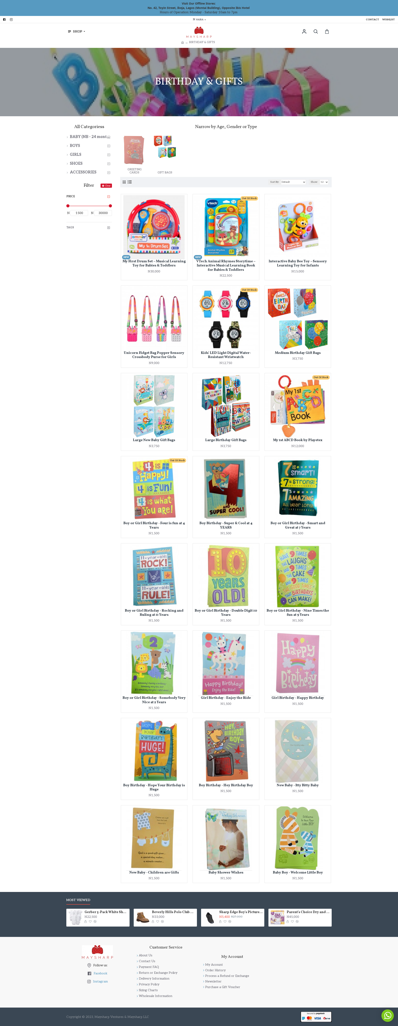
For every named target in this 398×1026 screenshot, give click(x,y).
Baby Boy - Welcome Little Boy (298, 873)
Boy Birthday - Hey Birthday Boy (226, 785)
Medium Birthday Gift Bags (298, 353)
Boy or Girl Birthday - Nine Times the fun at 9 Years (298, 613)
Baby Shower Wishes (226, 873)
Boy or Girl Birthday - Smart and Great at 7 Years (298, 525)
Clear (107, 185)
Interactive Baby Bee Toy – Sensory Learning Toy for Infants (298, 263)
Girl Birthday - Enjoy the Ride (226, 698)
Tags (70, 227)
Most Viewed (78, 900)
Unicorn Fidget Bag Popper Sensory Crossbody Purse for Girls (154, 355)
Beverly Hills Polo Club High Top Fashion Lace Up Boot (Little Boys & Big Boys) (173, 912)
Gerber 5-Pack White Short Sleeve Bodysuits (106, 912)
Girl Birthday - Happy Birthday (298, 698)
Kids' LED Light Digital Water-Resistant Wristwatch (226, 355)
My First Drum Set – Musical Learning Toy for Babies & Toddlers (154, 263)
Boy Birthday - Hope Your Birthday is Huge (154, 787)
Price (70, 196)
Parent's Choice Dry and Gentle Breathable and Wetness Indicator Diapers (308, 912)
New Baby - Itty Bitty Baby (298, 785)
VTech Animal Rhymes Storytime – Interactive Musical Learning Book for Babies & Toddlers (226, 265)
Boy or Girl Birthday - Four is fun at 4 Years (154, 525)
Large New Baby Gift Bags (154, 440)
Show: (314, 182)
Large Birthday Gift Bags (225, 440)
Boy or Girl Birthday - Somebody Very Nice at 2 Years (154, 700)
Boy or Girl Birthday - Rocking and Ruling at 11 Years (154, 613)
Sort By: (274, 182)
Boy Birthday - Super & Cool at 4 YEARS (225, 525)
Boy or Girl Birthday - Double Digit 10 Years (226, 613)
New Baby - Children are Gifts (154, 873)
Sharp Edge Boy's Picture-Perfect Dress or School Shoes (241, 912)
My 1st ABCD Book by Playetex (298, 440)
